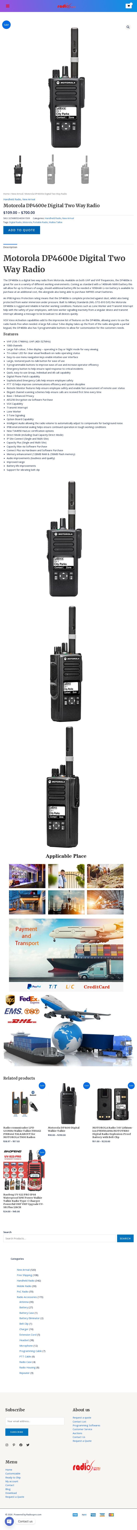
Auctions (77, 1433)
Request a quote (82, 1417)
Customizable (12, 1473)
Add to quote (21, 230)
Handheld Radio (12, 199)
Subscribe (16, 1432)
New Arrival (17, 193)
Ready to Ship (13, 1477)
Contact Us (79, 1437)
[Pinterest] (13, 1444)
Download (11, 1493)
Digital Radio (15, 222)
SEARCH (125, 1238)
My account (11, 1481)
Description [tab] (10, 247)
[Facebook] (20, 1444)
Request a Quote (82, 1440)
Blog (8, 1489)
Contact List (79, 1421)
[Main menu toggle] (7, 6)
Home (6, 193)
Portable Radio (40, 222)
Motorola (27, 222)
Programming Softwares (86, 1425)
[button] (128, 27)
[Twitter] (27, 1444)
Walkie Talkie (55, 222)
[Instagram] (6, 1444)
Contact (9, 1485)
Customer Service (82, 1429)
